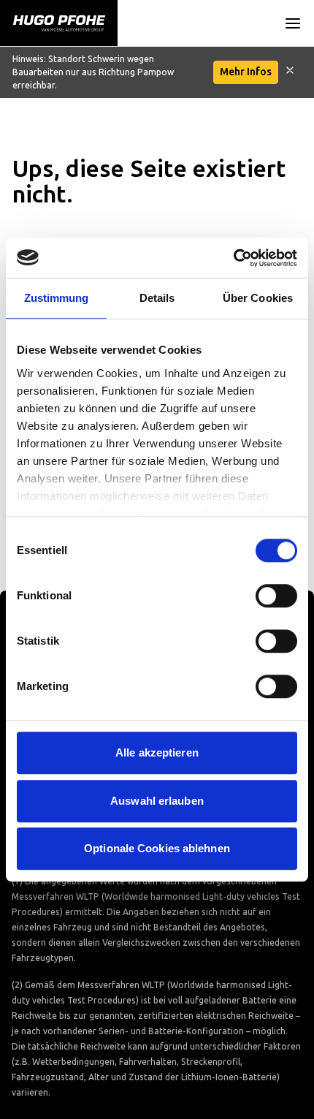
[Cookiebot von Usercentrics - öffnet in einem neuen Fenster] (233, 258)
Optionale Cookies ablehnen (157, 848)
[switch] (276, 595)
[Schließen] (290, 72)
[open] (293, 23)
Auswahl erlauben (157, 800)
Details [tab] (157, 298)
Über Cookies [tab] (258, 298)
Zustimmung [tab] (56, 298)
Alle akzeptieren (157, 752)
